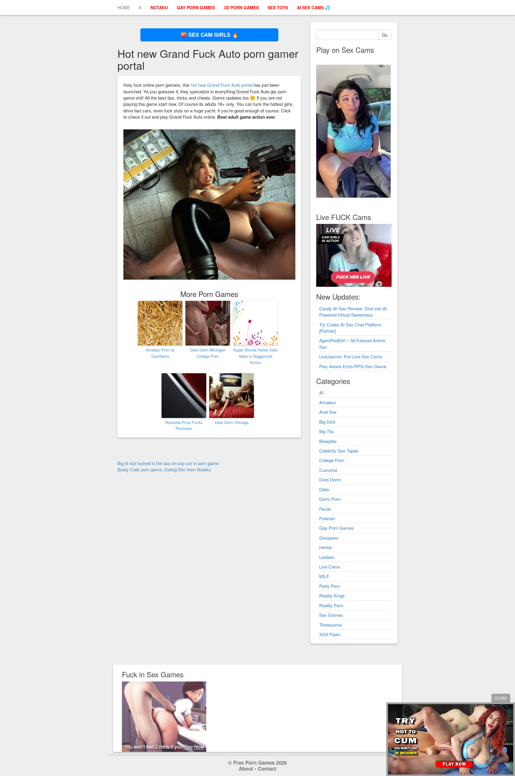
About (246, 768)
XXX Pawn (329, 634)
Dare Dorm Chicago (232, 422)
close (500, 698)
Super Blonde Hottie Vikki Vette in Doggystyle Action (255, 356)
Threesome (330, 625)
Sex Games (331, 615)
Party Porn (329, 586)
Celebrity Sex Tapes (339, 450)
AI (321, 392)
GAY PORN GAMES (196, 7)
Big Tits (326, 431)
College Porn (331, 460)
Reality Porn (331, 605)
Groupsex (329, 538)
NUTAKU (159, 7)
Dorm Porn (330, 499)
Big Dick (327, 422)
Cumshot (328, 470)
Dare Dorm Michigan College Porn (207, 353)
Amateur (327, 402)
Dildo (324, 489)
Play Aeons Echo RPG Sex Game (352, 366)
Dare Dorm (330, 479)
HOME (123, 7)
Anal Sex (328, 412)
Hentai (325, 547)
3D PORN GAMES (241, 7)
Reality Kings (332, 595)
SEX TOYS (278, 7)
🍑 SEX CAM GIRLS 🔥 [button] (209, 34)
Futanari (327, 518)
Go (385, 35)
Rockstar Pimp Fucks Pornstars (184, 425)
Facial (325, 509)
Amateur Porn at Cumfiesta (160, 353)
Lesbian (326, 557)
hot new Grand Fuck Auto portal (221, 85)
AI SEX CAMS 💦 (313, 7)
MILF (324, 576)
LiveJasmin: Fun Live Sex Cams (350, 356)
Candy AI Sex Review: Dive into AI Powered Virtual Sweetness (353, 311)
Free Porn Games (253, 762)
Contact (267, 768)
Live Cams (329, 566)
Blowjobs (328, 441)
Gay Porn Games (336, 528)
